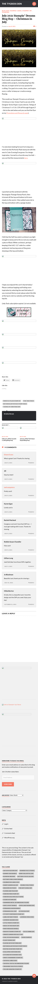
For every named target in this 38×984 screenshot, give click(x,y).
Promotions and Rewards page (17, 113)
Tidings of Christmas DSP (11, 406)
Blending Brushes (9, 876)
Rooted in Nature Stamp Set (12, 949)
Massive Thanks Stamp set (12, 931)
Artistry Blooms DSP (10, 870)
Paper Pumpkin (26, 937)
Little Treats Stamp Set (11, 922)
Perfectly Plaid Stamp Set (12, 400)
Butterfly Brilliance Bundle (13, 879)
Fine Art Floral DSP (25, 888)
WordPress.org (9, 837)
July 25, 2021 (8, 582)
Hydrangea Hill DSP (9, 911)
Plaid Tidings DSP (9, 940)
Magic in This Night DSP (11, 925)
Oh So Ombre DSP (28, 931)
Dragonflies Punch (9, 888)
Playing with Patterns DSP (12, 943)
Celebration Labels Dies (11, 882)
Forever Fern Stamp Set (11, 893)
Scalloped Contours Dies (11, 951)
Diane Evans (8, 455)
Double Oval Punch (27, 885)
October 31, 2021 (10, 604)
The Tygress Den (12, 3)
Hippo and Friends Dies (26, 905)
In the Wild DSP (24, 911)
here (26, 158)
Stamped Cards (16, 11)
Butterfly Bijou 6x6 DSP (26, 876)
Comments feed (9, 833)
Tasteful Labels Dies (10, 960)
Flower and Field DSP (10, 891)
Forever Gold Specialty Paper (13, 896)
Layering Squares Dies (10, 920)
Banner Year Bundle (10, 873)
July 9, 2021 (8, 566)
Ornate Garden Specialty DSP (13, 934)
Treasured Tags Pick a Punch (13, 966)
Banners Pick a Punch (27, 870)
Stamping (5, 12)
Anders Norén (12, 981)
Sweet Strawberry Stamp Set (13, 957)
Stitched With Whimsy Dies (12, 954)
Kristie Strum (9, 414)
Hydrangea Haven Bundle (11, 908)
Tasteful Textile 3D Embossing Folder (16, 963)
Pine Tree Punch (28, 400)
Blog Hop (5, 11)
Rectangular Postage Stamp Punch (15, 403)
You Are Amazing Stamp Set (12, 969)
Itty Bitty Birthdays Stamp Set (13, 914)
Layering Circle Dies (27, 917)
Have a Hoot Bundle (10, 905)
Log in (6, 824)
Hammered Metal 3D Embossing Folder (16, 902)
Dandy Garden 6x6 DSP (10, 885)
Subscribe (8, 784)
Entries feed (8, 828)
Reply (32, 462)
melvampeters (9, 487)
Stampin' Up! (27, 11)
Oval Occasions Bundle (11, 937)
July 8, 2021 (11, 26)
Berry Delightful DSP (26, 873)
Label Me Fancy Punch (10, 917)
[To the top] (34, 976)
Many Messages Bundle (11, 928)
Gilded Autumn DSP (9, 899)
